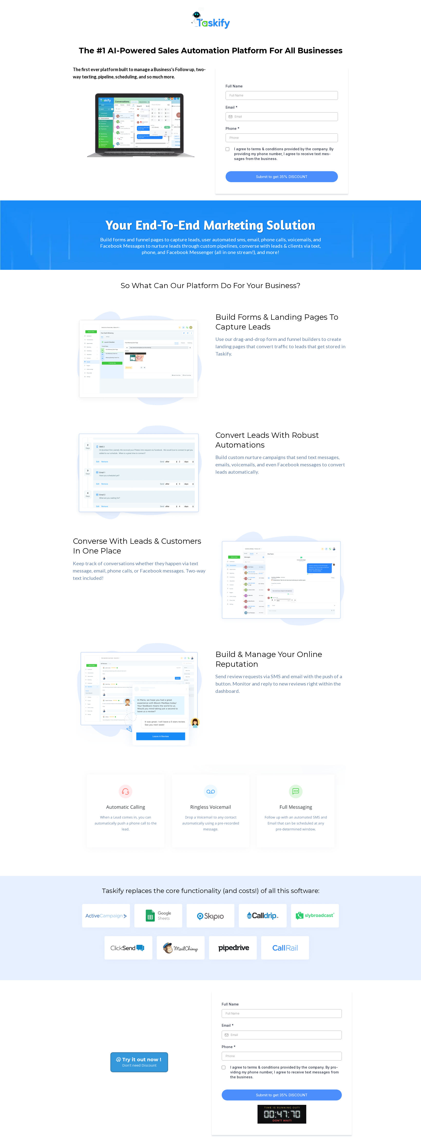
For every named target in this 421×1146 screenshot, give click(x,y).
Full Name (234, 86)
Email (232, 107)
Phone (232, 128)
